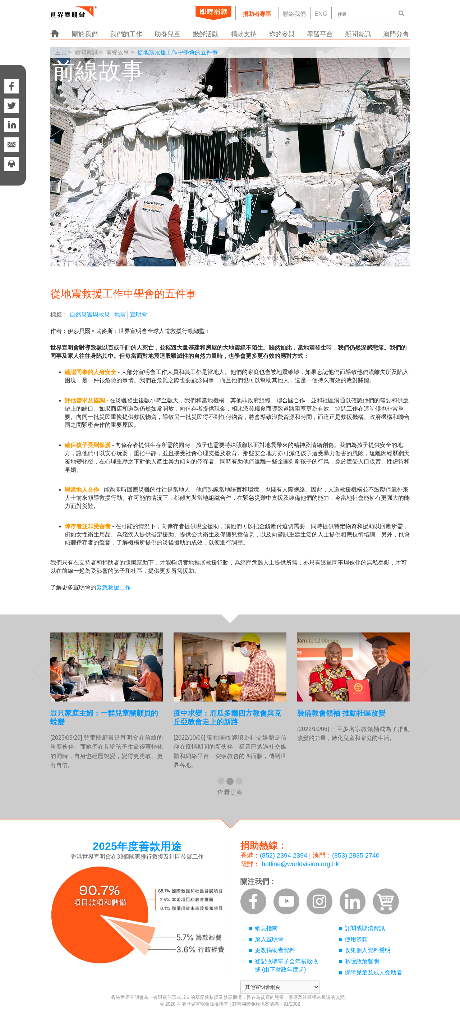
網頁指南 (266, 928)
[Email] (11, 144)
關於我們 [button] (85, 34)
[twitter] (11, 106)
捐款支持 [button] (244, 34)
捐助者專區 (257, 14)
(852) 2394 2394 (283, 855)
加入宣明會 (269, 939)
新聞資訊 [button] (358, 34)
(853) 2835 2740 (356, 855)
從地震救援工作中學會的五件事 (177, 52)
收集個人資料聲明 (368, 950)
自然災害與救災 (90, 314)
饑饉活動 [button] (205, 34)
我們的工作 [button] (126, 34)
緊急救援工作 (113, 587)
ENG (320, 14)
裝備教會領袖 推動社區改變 (341, 713)
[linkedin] (11, 125)
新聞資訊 (86, 52)
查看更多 (230, 792)
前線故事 (117, 52)
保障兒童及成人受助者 (373, 972)
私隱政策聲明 (362, 961)
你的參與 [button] (282, 34)
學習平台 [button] (320, 34)
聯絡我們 (294, 14)
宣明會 (138, 314)
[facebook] (11, 79)
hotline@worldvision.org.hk (300, 864)
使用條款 (356, 939)
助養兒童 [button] (167, 34)
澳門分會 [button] (396, 34)
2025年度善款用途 (137, 846)
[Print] (11, 171)
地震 (120, 314)
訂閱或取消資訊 (365, 928)
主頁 (60, 52)
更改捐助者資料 (275, 950)
